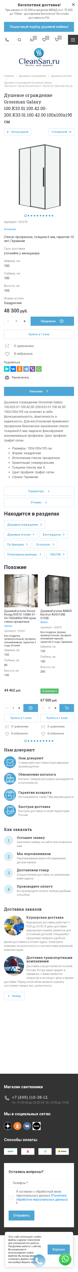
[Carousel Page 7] (43, 215)
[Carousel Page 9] (49, 215)
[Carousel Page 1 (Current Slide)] (25, 215)
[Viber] (32, 369)
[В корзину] (66, 708)
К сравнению (24, 346)
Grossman (10, 229)
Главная (9, 75)
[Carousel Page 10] (52, 215)
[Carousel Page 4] (34, 215)
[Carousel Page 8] (46, 215)
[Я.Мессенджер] (7, 369)
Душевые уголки (61, 75)
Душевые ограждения (32, 75)
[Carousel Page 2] (28, 215)
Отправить (21, 1215)
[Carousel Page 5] (37, 215)
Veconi (8, 625)
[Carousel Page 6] (40, 215)
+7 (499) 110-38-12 (30, 1097)
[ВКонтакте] (13, 369)
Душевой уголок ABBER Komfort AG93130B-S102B (56, 614)
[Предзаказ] (30, 708)
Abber (44, 622)
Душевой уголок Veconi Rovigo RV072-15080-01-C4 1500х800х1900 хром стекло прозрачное (20, 616)
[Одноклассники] (19, 369)
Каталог (73, 40)
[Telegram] (26, 369)
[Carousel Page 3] (31, 215)
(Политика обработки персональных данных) (42, 1197)
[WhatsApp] (39, 369)
